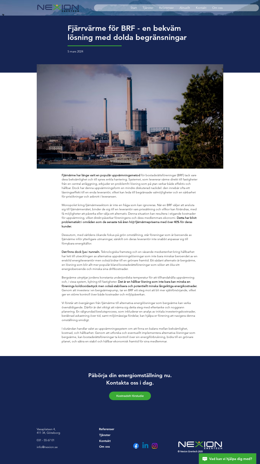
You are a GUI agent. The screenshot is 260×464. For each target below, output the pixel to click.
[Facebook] (136, 446)
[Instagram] (154, 446)
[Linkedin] (145, 446)
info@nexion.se (47, 447)
